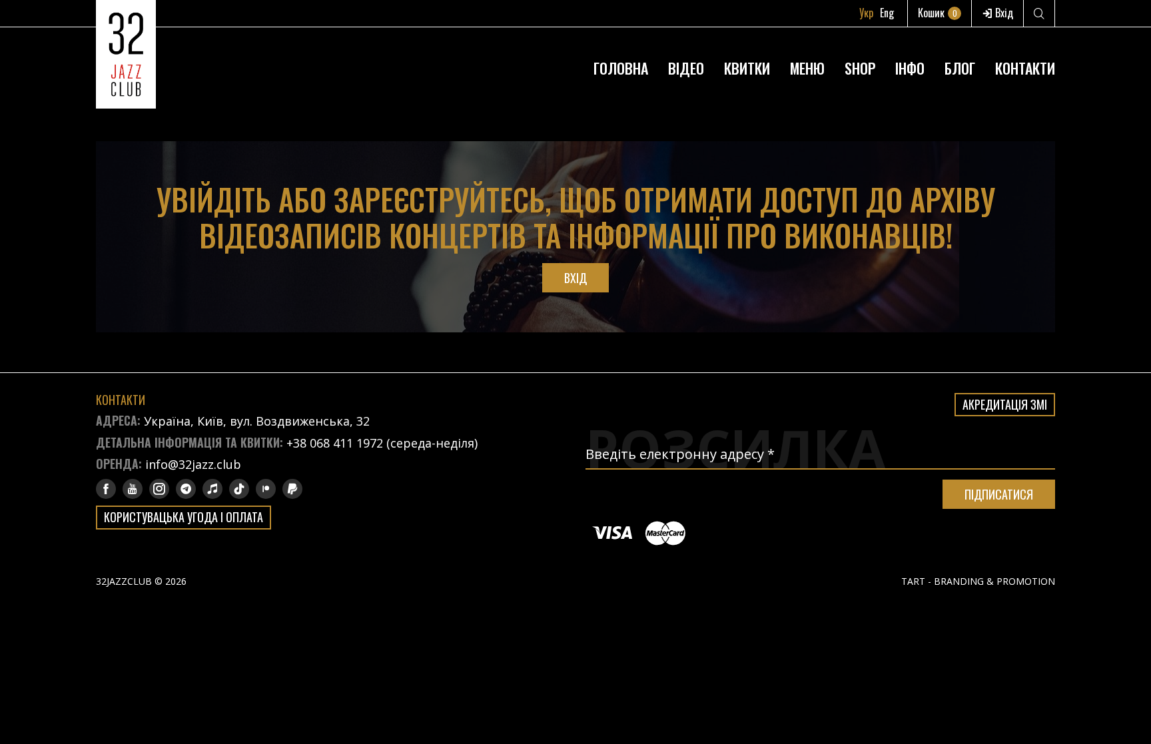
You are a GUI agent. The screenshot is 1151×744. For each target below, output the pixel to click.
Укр (866, 13)
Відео (686, 68)
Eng (887, 13)
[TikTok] (239, 489)
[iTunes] (212, 489)
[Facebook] (106, 489)
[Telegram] (186, 489)
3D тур (910, 36)
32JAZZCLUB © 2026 (141, 581)
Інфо (910, 68)
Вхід (1002, 13)
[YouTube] (133, 489)
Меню (807, 68)
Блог (960, 68)
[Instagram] (159, 489)
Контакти (1025, 68)
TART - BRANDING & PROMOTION (978, 581)
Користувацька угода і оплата (183, 517)
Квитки (747, 68)
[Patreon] (266, 489)
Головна (620, 68)
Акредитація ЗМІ (1004, 404)
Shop (860, 68)
